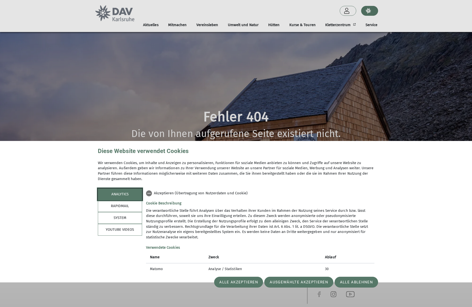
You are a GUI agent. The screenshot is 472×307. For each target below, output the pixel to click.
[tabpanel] (260, 231)
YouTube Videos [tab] (120, 229)
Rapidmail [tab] (120, 206)
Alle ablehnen (356, 282)
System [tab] (120, 217)
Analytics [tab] (120, 194)
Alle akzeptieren (238, 282)
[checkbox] (260, 193)
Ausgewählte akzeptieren (299, 282)
